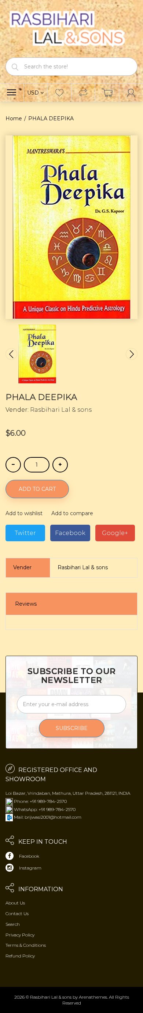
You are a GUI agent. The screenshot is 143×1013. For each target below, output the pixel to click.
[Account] (131, 93)
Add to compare (72, 513)
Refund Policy (20, 956)
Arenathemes (93, 997)
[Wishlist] (59, 93)
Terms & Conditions (26, 945)
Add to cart (37, 489)
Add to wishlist (24, 513)
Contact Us (17, 913)
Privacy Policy (20, 935)
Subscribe (72, 728)
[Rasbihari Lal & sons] (72, 28)
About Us (15, 903)
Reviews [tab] (26, 604)
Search (13, 924)
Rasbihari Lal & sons (61, 409)
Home (14, 118)
